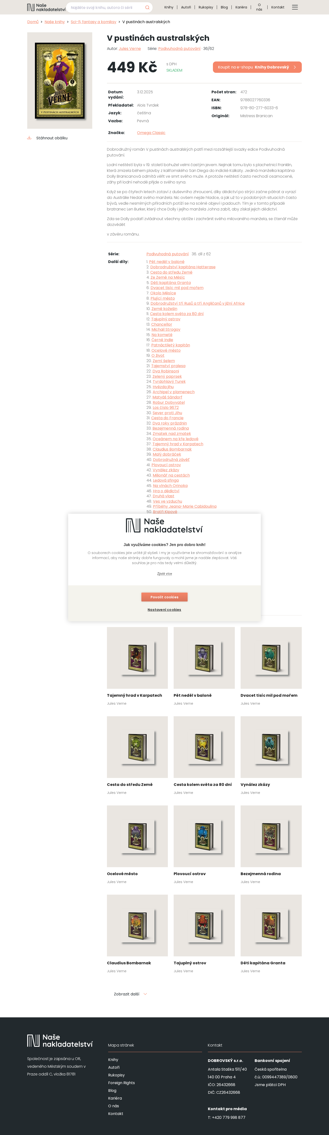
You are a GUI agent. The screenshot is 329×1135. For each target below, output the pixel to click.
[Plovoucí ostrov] (204, 846)
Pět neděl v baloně (166, 261)
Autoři (186, 7)
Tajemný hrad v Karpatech (177, 444)
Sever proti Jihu (167, 413)
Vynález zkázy (166, 470)
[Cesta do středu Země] (137, 757)
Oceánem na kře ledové (175, 439)
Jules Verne (130, 48)
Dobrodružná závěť (171, 459)
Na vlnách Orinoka (170, 485)
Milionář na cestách (171, 475)
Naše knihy (55, 22)
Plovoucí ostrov (166, 465)
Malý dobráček (167, 454)
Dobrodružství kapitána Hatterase (183, 267)
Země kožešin (164, 308)
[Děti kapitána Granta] (271, 935)
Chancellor (161, 324)
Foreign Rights (121, 1083)
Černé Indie (162, 340)
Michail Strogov (165, 329)
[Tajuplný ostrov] (204, 935)
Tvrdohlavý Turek (169, 381)
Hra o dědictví (166, 491)
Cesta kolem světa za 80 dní (177, 314)
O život (157, 355)
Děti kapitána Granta (171, 282)
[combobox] (109, 7)
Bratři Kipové (165, 511)
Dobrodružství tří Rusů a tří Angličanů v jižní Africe (198, 303)
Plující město (163, 298)
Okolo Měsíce (163, 293)
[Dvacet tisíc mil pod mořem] (271, 668)
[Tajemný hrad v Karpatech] (137, 668)
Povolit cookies (164, 597)
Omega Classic (151, 132)
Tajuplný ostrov (165, 319)
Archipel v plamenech (174, 392)
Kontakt (277, 7)
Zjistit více (164, 573)
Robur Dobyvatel (169, 402)
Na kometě (161, 335)
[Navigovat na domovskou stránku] (46, 7)
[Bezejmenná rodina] (271, 846)
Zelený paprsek (167, 376)
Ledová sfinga (166, 480)
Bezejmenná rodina (170, 428)
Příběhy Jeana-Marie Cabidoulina (185, 506)
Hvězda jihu (163, 387)
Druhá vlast (163, 496)
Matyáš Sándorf (167, 397)
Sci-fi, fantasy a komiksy (93, 22)
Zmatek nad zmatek (172, 433)
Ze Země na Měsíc (168, 277)
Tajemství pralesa (168, 366)
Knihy (168, 7)
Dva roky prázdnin (169, 423)
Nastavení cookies (164, 609)
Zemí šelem (164, 361)
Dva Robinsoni (165, 371)
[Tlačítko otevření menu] (295, 7)
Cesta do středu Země (171, 272)
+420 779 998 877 (228, 1117)
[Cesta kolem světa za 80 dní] (204, 757)
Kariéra (241, 7)
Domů (33, 22)
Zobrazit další (126, 994)
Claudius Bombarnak (172, 449)
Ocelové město (166, 350)
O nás (259, 7)
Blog (224, 7)
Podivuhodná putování (179, 48)
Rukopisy (206, 7)
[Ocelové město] (137, 846)
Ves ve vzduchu (167, 501)
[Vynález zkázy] (271, 757)
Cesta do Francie (167, 418)
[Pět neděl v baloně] (204, 668)
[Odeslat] (147, 7)
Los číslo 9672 (166, 407)
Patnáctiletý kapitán (170, 345)
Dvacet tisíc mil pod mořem (177, 288)
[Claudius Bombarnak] (137, 935)
